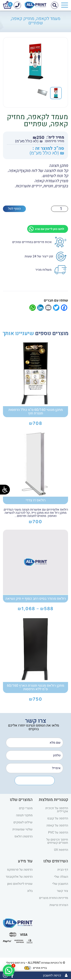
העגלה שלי (61, 876)
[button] (9, 970)
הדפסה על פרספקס (20, 869)
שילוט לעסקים (23, 822)
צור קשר (62, 891)
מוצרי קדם (26, 808)
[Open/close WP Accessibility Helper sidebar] (5, 490)
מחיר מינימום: (54, 141)
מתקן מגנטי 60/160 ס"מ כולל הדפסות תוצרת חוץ (35, 411)
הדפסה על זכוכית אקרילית (56, 810)
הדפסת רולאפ (23, 836)
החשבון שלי (60, 883)
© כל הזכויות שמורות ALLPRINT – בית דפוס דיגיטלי (35, 963)
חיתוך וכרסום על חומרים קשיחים (57, 841)
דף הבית (62, 869)
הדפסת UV (61, 849)
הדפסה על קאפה (57, 825)
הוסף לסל (14, 208)
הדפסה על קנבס (57, 818)
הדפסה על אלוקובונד (19, 876)
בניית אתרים (40, 968)
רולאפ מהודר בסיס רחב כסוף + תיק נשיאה (35, 598)
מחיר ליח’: (55, 137)
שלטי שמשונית (22, 829)
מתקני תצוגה (24, 815)
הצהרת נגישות (59, 905)
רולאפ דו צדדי (36, 500)
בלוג (30, 891)
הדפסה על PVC (58, 832)
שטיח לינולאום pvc (20, 883)
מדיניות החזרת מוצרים (53, 898)
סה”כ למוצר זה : (48, 148)
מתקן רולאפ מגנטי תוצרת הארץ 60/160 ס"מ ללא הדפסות (35, 687)
